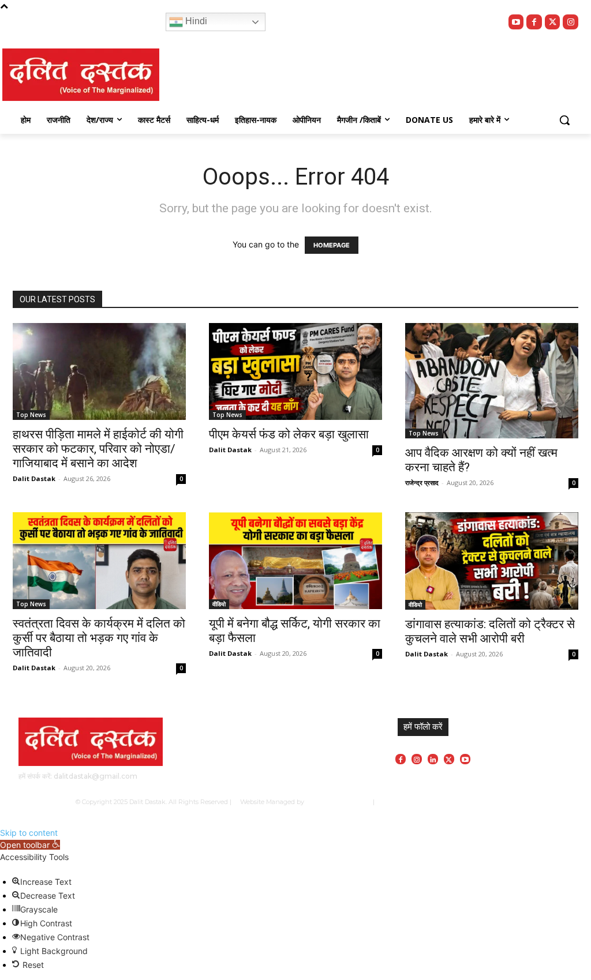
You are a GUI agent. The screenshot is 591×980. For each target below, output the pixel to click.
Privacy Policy (411, 802)
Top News (31, 415)
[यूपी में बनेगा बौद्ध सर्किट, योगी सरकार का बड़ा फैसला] (295, 560)
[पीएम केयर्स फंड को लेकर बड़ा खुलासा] (295, 371)
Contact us (500, 802)
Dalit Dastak (34, 478)
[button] (564, 120)
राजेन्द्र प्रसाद (422, 482)
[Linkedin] (433, 759)
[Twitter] (552, 22)
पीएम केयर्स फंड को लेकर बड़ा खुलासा (289, 434)
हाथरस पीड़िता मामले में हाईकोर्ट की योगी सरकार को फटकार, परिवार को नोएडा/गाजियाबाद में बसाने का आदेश (98, 448)
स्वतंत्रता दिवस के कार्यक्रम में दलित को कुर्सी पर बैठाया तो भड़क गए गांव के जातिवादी (99, 638)
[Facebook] (534, 22)
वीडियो (219, 604)
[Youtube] (516, 22)
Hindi (195, 21)
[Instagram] (570, 22)
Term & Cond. (458, 802)
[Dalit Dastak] (80, 74)
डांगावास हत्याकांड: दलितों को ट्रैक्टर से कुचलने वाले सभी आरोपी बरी (490, 631)
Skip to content (29, 833)
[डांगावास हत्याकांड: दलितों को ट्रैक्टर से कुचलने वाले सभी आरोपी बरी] (491, 561)
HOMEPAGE (331, 245)
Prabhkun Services (336, 802)
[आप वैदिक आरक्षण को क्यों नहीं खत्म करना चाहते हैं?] (491, 380)
